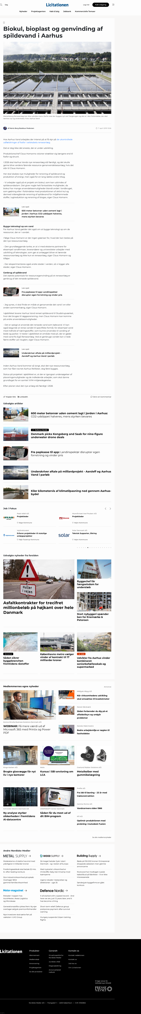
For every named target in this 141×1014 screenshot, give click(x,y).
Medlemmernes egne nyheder (21, 686)
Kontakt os (72, 959)
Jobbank (67, 11)
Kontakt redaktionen (76, 955)
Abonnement (34, 955)
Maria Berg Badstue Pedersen (22, 128)
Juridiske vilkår (54, 962)
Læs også (25, 207)
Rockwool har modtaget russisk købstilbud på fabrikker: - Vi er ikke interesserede (92, 874)
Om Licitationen (74, 968)
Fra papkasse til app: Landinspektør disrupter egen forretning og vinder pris (42, 293)
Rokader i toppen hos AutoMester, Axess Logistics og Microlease (15, 898)
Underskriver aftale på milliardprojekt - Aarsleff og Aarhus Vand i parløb (41, 354)
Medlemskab (34, 959)
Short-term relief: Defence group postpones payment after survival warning (55, 909)
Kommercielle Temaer (85, 11)
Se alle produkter (35, 972)
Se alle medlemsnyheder (101, 837)
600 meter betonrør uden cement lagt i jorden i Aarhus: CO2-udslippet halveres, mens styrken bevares (42, 214)
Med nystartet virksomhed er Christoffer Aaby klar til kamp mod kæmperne (55, 872)
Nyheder (23, 11)
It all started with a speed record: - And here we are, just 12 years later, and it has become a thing (57, 898)
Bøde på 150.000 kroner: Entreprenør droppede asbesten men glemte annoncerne (93, 864)
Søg (6, 5)
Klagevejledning (55, 966)
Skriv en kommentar (102, 397)
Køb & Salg (54, 11)
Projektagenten (38, 11)
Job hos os (72, 963)
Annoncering (34, 963)
